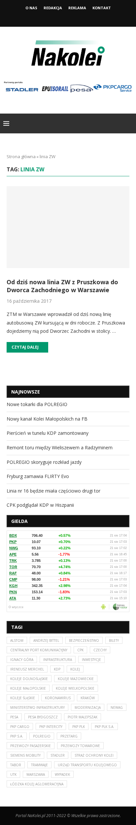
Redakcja (53, 7)
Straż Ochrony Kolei (94, 755)
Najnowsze (25, 392)
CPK (80, 650)
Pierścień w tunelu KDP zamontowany (47, 433)
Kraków (88, 698)
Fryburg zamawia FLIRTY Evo (38, 476)
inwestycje (91, 659)
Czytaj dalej (25, 347)
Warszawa (35, 774)
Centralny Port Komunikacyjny (38, 650)
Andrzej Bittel (46, 640)
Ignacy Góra (21, 659)
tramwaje (39, 765)
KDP (57, 669)
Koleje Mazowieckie (76, 678)
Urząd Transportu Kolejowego (87, 765)
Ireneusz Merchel (27, 669)
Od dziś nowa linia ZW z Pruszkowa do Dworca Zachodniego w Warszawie (62, 286)
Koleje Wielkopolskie (75, 688)
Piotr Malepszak (82, 717)
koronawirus (58, 698)
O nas (31, 7)
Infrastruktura (57, 659)
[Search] (129, 123)
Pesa (14, 717)
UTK (13, 774)
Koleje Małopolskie (28, 688)
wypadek (62, 774)
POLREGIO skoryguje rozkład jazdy (44, 462)
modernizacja (88, 707)
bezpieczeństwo (84, 640)
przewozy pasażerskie (30, 745)
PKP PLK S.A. (104, 726)
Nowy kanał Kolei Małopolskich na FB (47, 419)
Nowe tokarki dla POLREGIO (37, 404)
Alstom (16, 640)
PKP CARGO (19, 726)
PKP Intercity (50, 726)
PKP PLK (78, 726)
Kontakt (101, 7)
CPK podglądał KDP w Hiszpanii (40, 505)
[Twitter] (68, 17)
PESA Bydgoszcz (43, 717)
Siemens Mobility (25, 755)
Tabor (15, 765)
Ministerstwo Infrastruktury (37, 707)
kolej (75, 669)
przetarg (69, 736)
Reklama (77, 7)
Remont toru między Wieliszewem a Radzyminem (60, 447)
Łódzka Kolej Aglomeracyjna (36, 784)
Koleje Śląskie (22, 698)
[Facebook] (59, 17)
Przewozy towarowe (80, 745)
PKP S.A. (16, 736)
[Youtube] (77, 17)
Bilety (114, 640)
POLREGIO (42, 736)
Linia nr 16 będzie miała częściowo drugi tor (53, 491)
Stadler (58, 755)
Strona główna (21, 156)
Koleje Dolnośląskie (29, 678)
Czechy (100, 650)
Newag (117, 707)
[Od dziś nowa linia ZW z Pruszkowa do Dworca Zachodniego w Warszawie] (68, 227)
